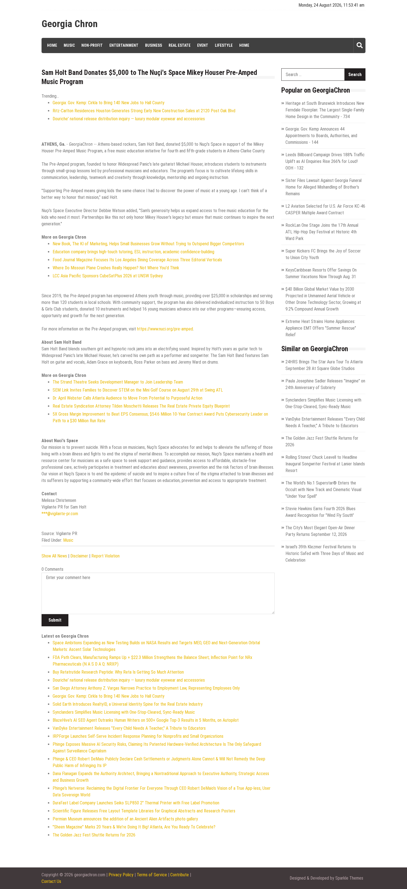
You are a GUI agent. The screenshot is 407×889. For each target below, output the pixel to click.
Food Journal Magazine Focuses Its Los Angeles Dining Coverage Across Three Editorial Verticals (137, 259)
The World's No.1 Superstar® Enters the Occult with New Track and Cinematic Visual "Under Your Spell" (323, 489)
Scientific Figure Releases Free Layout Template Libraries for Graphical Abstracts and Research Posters (144, 811)
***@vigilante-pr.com (60, 513)
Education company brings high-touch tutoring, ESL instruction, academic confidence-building (133, 251)
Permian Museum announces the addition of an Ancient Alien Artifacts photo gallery (125, 819)
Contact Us (51, 881)
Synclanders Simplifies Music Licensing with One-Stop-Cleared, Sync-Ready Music (124, 712)
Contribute (179, 874)
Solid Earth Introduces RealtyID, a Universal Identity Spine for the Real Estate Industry (128, 704)
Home (52, 45)
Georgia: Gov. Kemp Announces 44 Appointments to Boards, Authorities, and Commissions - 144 (321, 135)
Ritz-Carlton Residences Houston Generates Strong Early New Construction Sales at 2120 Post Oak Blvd (144, 110)
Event (202, 45)
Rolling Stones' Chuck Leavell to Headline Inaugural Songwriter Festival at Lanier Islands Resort (325, 464)
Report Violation (105, 556)
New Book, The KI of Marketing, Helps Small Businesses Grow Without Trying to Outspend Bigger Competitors (148, 243)
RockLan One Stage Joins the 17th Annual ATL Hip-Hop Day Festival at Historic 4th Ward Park (321, 232)
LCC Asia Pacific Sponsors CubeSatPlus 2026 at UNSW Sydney (108, 275)
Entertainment (123, 45)
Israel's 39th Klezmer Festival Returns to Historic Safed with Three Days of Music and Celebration (324, 553)
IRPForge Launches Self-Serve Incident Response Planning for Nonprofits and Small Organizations (138, 736)
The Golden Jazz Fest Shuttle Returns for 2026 (94, 835)
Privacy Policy (121, 874)
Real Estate (179, 45)
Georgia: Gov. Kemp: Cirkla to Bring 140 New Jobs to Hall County (108, 102)
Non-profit (92, 45)
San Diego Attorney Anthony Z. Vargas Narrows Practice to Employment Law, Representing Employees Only (146, 688)
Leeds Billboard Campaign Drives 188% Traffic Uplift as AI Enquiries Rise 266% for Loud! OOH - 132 (325, 161)
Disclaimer (79, 556)
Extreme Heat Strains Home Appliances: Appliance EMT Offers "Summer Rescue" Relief (320, 328)
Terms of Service (152, 874)
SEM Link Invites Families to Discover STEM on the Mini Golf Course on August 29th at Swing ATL (138, 390)
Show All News (54, 556)
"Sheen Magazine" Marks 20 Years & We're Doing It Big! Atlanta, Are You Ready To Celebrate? (134, 827)
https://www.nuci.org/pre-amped (165, 329)
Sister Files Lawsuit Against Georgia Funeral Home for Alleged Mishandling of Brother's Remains (323, 187)
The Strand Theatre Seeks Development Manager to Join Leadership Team (118, 382)
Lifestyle (224, 45)
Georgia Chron (70, 24)
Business (153, 45)
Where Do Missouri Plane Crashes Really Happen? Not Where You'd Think (116, 267)
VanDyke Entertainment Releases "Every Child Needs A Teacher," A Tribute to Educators (129, 728)
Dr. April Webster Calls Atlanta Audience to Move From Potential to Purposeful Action (127, 398)
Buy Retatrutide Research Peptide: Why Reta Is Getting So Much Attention (118, 672)
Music (69, 45)
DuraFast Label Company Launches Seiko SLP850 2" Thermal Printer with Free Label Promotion (136, 802)
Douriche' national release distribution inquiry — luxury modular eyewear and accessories (129, 118)
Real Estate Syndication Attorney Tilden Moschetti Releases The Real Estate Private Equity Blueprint (141, 406)
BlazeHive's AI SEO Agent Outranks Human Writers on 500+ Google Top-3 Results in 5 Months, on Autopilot (146, 720)
